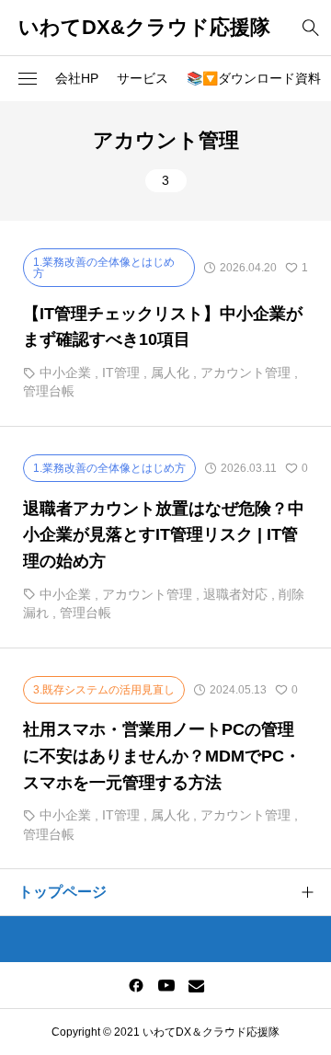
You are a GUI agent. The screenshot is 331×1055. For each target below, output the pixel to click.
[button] (27, 79)
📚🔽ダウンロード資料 (254, 78)
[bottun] (310, 28)
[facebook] (136, 985)
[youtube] (166, 985)
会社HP (76, 78)
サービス (142, 78)
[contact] (196, 985)
